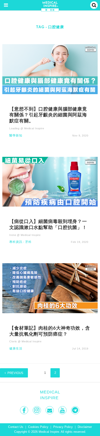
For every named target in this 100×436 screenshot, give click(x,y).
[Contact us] (50, 410)
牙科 (28, 242)
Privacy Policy (63, 427)
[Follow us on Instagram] (37, 410)
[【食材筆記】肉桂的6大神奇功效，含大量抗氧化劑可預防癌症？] (50, 288)
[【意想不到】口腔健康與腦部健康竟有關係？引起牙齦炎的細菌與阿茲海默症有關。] (50, 69)
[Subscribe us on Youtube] (62, 410)
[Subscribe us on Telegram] (75, 410)
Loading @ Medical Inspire (26, 128)
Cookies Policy (38, 427)
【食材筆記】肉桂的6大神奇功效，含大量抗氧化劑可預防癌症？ (49, 331)
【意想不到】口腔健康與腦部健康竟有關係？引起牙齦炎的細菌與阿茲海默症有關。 (48, 115)
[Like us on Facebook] (24, 410)
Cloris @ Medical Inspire (25, 341)
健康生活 (15, 348)
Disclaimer (85, 427)
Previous (15, 373)
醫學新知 (15, 135)
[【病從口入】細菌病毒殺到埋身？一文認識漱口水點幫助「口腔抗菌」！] (50, 181)
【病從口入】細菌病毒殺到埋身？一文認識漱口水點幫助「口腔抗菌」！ (48, 224)
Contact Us (15, 427)
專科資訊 (15, 242)
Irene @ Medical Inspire (25, 235)
